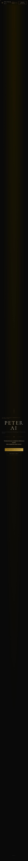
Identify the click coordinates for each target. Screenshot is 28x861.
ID (13, 2)
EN (16, 2)
